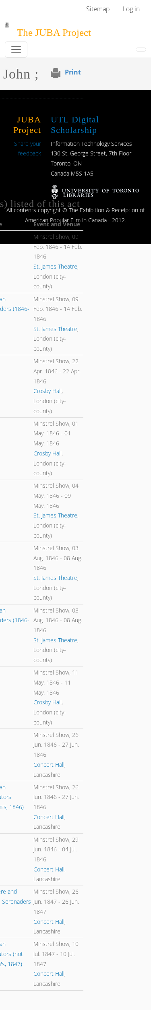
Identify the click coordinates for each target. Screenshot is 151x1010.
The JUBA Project (54, 32)
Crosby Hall (47, 391)
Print (73, 72)
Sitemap (98, 8)
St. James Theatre (55, 266)
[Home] (7, 27)
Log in (131, 8)
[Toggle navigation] (16, 49)
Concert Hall (48, 764)
